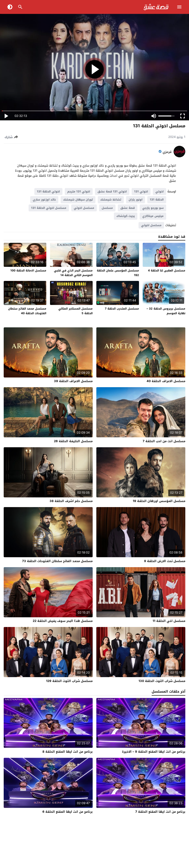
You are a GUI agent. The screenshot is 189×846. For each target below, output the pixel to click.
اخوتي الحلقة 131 (48, 191)
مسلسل (107, 207)
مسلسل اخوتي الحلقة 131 (48, 207)
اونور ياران (135, 199)
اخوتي (159, 191)
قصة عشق (127, 207)
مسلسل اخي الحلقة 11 (169, 621)
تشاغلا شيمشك (110, 199)
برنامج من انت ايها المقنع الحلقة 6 (67, 812)
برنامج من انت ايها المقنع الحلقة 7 (160, 812)
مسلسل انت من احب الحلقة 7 (164, 441)
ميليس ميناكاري (153, 216)
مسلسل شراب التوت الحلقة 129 (69, 681)
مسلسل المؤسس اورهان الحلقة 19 (159, 501)
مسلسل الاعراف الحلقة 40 (166, 381)
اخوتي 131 (141, 191)
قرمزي (166, 152)
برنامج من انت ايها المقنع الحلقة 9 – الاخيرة (153, 752)
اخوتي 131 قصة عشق (112, 191)
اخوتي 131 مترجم (78, 191)
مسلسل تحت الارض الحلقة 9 (164, 561)
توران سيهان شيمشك (78, 199)
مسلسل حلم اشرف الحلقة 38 (71, 501)
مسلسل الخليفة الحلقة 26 (73, 441)
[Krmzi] (179, 156)
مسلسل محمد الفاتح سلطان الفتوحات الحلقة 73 (57, 561)
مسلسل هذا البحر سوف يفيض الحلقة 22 (63, 621)
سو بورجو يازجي (153, 207)
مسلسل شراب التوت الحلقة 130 (162, 681)
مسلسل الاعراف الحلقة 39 (73, 381)
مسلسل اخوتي (84, 207)
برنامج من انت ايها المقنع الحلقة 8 (67, 752)
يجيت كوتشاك (125, 216)
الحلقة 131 (157, 199)
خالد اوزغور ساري (44, 199)
